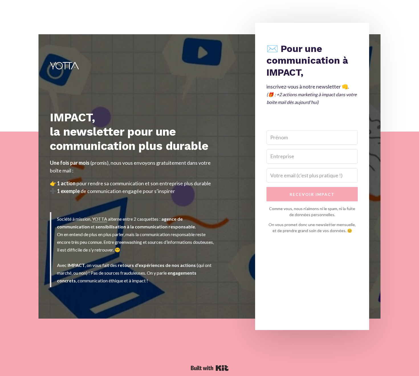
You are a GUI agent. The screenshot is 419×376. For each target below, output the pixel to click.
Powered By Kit (210, 368)
